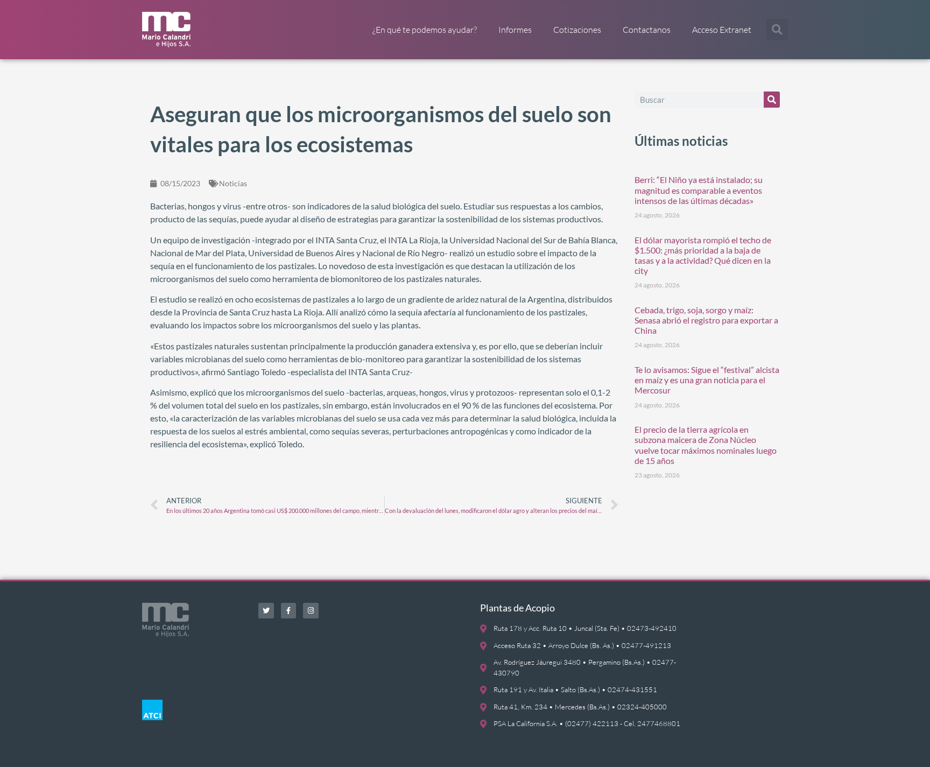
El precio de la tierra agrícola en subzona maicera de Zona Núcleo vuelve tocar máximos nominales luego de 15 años (706, 445)
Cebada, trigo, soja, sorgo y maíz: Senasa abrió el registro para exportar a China (706, 320)
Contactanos (647, 29)
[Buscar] (772, 100)
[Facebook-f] (289, 610)
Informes (515, 29)
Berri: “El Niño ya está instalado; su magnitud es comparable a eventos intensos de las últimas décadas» (699, 189)
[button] (777, 29)
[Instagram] (311, 610)
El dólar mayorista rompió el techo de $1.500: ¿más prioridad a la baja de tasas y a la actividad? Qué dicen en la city (703, 255)
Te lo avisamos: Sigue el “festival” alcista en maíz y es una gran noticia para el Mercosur (707, 379)
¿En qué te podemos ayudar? (424, 29)
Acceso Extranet (721, 29)
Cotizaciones (577, 29)
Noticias (233, 183)
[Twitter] (266, 610)
